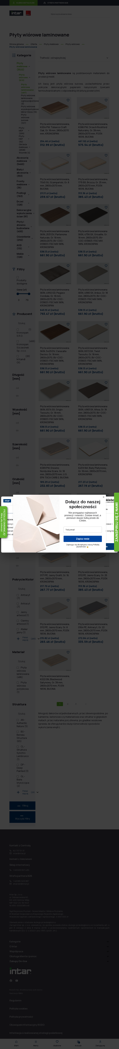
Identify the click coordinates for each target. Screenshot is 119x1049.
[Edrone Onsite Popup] (59, 524)
